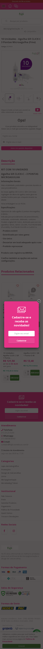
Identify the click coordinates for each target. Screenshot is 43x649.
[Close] (39, 301)
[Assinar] (21, 340)
